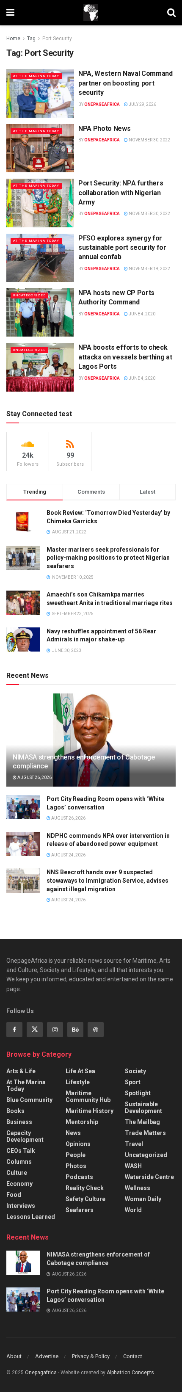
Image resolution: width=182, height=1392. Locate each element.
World (133, 1210)
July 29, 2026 (142, 104)
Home (13, 38)
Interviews (20, 1205)
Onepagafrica (41, 1372)
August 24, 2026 (67, 855)
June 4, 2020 (141, 314)
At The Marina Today (36, 76)
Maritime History (89, 1111)
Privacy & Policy (91, 1356)
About (14, 1356)
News (73, 1133)
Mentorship (82, 1122)
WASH (133, 1166)
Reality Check (85, 1188)
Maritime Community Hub (88, 1096)
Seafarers (80, 1210)
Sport (133, 1082)
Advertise (46, 1356)
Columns (19, 1161)
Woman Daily (143, 1199)
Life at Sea (80, 1071)
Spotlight (138, 1093)
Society (135, 1071)
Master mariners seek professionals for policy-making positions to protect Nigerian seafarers (108, 557)
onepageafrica (102, 104)
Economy (19, 1183)
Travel (134, 1144)
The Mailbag (142, 1122)
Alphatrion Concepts (130, 1372)
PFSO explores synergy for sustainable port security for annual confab (122, 247)
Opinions (78, 1144)
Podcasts (79, 1177)
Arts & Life (21, 1071)
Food (13, 1194)
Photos (76, 1166)
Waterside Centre (149, 1177)
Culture (16, 1172)
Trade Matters (145, 1133)
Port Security (57, 38)
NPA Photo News (104, 128)
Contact (132, 1356)
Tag (31, 38)
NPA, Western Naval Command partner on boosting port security (125, 83)
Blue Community (29, 1099)
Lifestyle (78, 1082)
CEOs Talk (20, 1150)
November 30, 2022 (149, 140)
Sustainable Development (143, 1107)
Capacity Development (25, 1136)
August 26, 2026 (34, 777)
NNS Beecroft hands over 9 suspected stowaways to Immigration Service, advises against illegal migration (107, 880)
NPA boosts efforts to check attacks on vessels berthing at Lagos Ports (125, 356)
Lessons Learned (30, 1216)
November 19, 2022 (149, 268)
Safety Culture (85, 1199)
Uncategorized (29, 295)
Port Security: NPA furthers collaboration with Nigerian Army (120, 192)
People (75, 1155)
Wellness (137, 1188)
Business (19, 1122)
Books (15, 1111)
